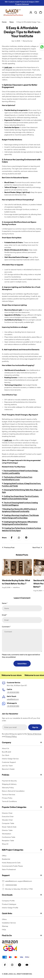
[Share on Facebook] (12, 537)
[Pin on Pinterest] (26, 537)
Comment (6, 627)
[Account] (30, 12)
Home (4, 22)
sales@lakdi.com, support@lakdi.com (18, 881)
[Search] (35, 12)
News (12, 22)
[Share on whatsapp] (19, 537)
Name (4, 603)
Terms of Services (34, 734)
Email (4, 615)
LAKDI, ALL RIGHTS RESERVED (20, 974)
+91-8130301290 (13, 692)
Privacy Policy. (11, 736)
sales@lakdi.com (13, 699)
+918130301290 (11, 885)
